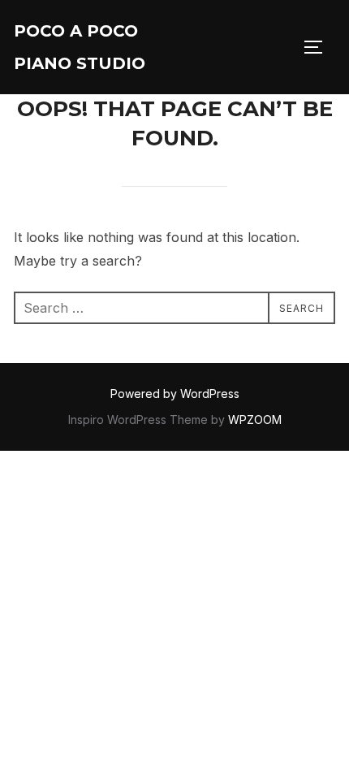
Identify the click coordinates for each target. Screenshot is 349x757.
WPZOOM (255, 419)
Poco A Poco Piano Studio (79, 47)
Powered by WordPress (174, 393)
